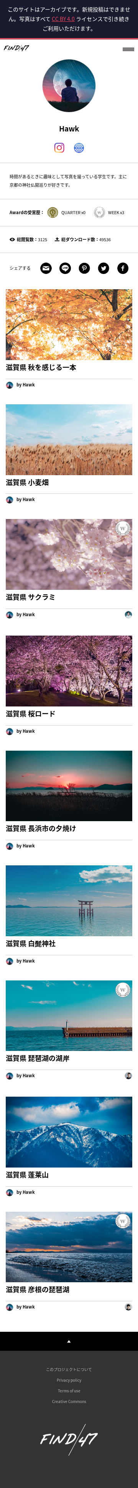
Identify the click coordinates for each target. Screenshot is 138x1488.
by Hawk (25, 384)
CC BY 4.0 (63, 18)
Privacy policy (69, 1380)
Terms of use (69, 1390)
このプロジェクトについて (69, 1369)
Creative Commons (69, 1401)
